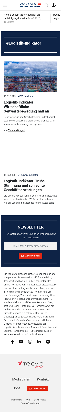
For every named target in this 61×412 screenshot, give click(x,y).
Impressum (16, 400)
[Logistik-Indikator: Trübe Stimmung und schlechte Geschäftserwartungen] (30, 155)
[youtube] (21, 341)
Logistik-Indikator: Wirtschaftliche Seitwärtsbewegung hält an (26, 106)
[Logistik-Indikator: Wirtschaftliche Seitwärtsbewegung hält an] (30, 76)
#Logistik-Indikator (28, 175)
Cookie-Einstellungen (30, 403)
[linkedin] (39, 341)
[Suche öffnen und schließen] (45, 5)
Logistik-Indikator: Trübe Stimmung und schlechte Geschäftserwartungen (24, 185)
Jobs (16, 388)
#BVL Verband (26, 96)
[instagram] (30, 341)
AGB (28, 400)
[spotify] (48, 341)
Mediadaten (21, 379)
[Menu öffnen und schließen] (6, 5)
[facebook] (12, 341)
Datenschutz (40, 400)
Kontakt (43, 379)
